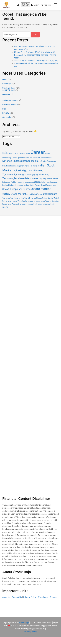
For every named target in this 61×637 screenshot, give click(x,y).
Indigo (16, 170)
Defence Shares (11, 160)
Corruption (7, 117)
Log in (36, 4)
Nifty (40, 179)
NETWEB (6, 94)
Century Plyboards (32, 158)
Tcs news (6, 198)
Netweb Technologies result (29, 175)
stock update (50, 193)
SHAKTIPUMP (8, 90)
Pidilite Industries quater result (23, 182)
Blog (4, 109)
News (4, 79)
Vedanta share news (37, 201)
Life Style (6, 113)
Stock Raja (24, 622)
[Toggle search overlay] (18, 5)
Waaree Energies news (21, 204)
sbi (16, 185)
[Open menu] (55, 5)
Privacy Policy (29, 597)
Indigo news (27, 170)
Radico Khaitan (8, 185)
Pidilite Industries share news (46, 182)
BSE (5, 153)
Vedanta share (23, 201)
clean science (46, 158)
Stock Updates (8, 88)
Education (6, 83)
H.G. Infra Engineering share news (15, 166)
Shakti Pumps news (48, 185)
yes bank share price (38, 204)
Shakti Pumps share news (17, 189)
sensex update (23, 185)
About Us (6, 597)
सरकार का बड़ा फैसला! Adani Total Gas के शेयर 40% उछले (36, 60)
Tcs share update (17, 198)
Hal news (33, 166)
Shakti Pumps (35, 185)
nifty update (47, 179)
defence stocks (29, 160)
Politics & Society (10, 104)
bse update (13, 153)
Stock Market (18, 193)
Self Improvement (10, 100)
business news (24, 153)
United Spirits (47, 198)
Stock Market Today (34, 194)
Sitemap (53, 597)
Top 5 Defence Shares (33, 198)
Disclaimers (43, 597)
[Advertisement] (30, 362)
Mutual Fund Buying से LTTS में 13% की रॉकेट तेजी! (34, 52)
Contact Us (17, 597)
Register (47, 4)
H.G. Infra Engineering (47, 161)
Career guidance (18, 158)
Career (37, 152)
